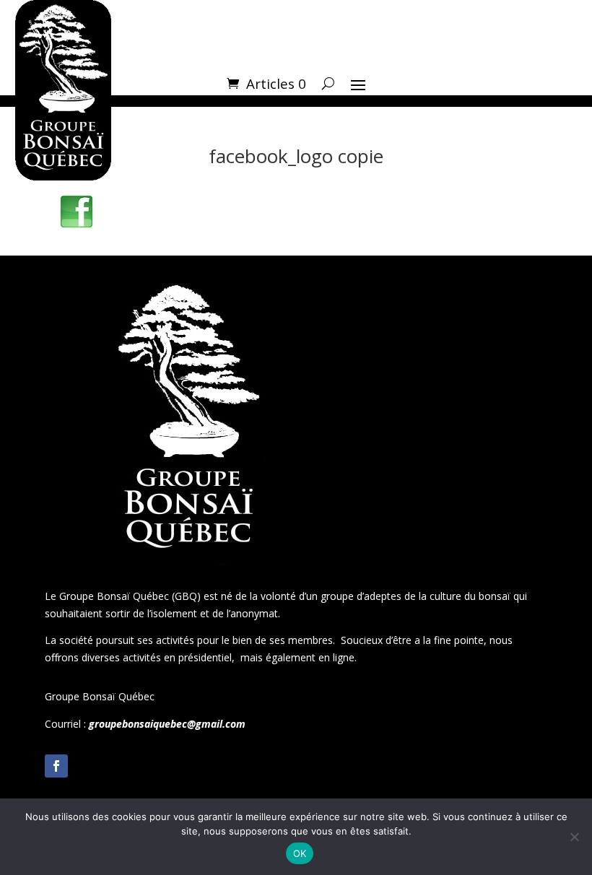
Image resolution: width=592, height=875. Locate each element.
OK (300, 853)
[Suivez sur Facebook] (56, 766)
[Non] (574, 837)
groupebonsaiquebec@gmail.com (167, 724)
